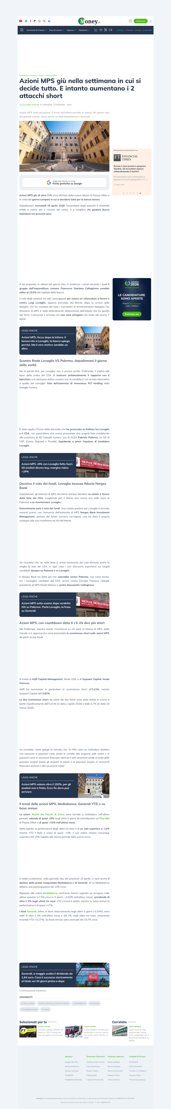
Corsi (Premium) (93, 1066)
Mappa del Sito (71, 1062)
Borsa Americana (115, 1071)
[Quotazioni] (96, 30)
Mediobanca (50, 893)
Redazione (133, 1062)
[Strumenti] (105, 30)
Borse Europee (114, 1066)
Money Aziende (71, 1071)
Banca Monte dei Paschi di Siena (54, 1003)
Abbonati (140, 21)
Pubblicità (69, 1075)
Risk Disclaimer (135, 1066)
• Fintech (129, 30)
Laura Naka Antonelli (30, 105)
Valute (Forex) (114, 1079)
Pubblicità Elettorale (73, 1079)
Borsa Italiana (114, 1062)
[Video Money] (110, 30)
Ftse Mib (105, 818)
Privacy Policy (135, 1075)
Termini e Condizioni (137, 1071)
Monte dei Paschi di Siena (48, 814)
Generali (32, 911)
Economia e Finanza (27, 75)
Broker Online (92, 1071)
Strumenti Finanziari (95, 1056)
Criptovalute (91, 1075)
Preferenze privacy (137, 1079)
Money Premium (72, 1066)
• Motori (120, 30)
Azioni (41, 75)
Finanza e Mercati (116, 1056)
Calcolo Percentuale (95, 1079)
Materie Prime (114, 1075)
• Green (138, 30)
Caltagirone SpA (30, 1009)
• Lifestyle (147, 30)
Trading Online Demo (95, 1062)
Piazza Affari (51, 75)
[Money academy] (100, 30)
